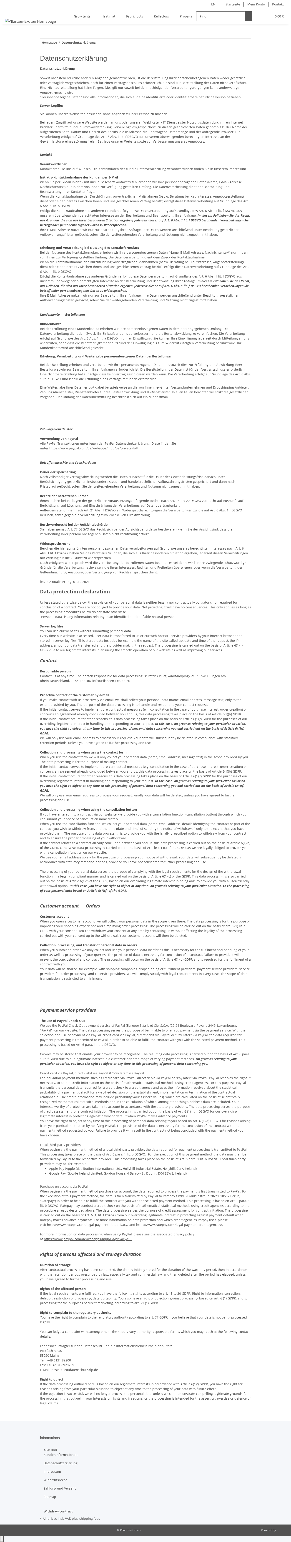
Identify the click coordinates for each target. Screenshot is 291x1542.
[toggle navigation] (9, 12)
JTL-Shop (281, 1530)
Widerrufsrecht (55, 1480)
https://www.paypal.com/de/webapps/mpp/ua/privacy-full (93, 448)
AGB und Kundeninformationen (61, 1452)
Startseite (233, 4)
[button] (259, 16)
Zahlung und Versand (60, 1488)
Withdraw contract (58, 1511)
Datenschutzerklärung (61, 1463)
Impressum (52, 1471)
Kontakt (278, 4)
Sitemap (50, 1497)
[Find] (248, 16)
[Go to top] (2, 1539)
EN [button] (213, 4)
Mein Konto (256, 4)
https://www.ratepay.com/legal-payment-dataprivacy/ (87, 1224)
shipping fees (89, 1518)
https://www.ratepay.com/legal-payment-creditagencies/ (179, 1224)
